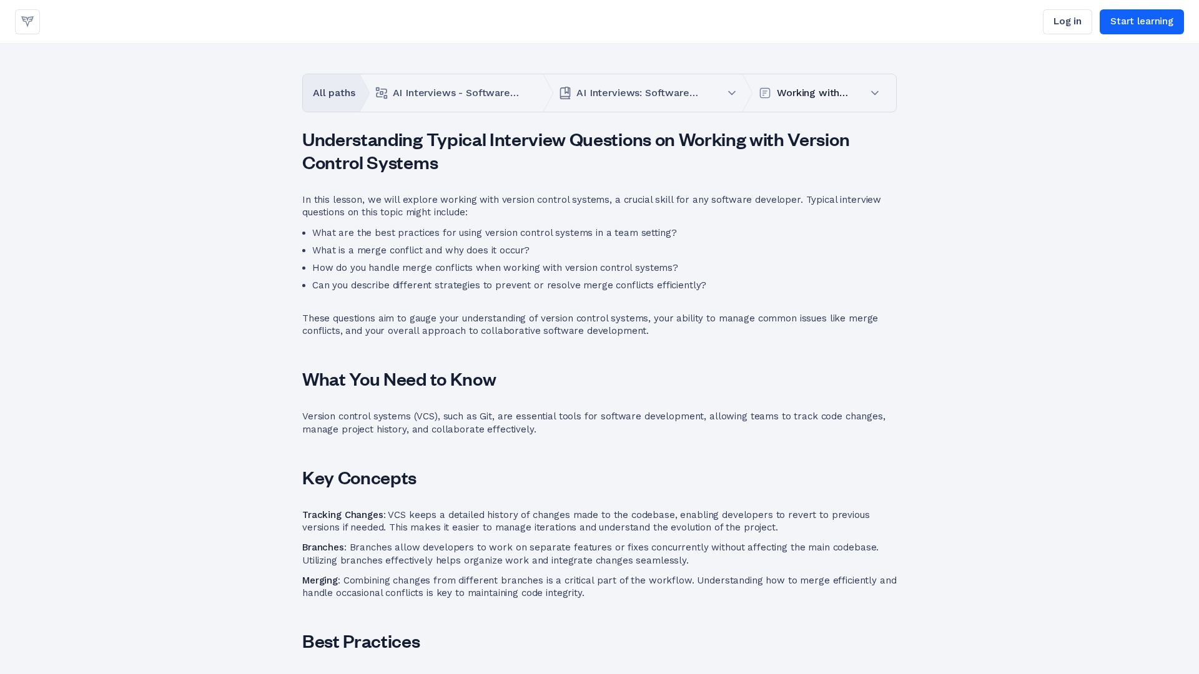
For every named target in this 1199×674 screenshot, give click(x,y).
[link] (27, 21)
